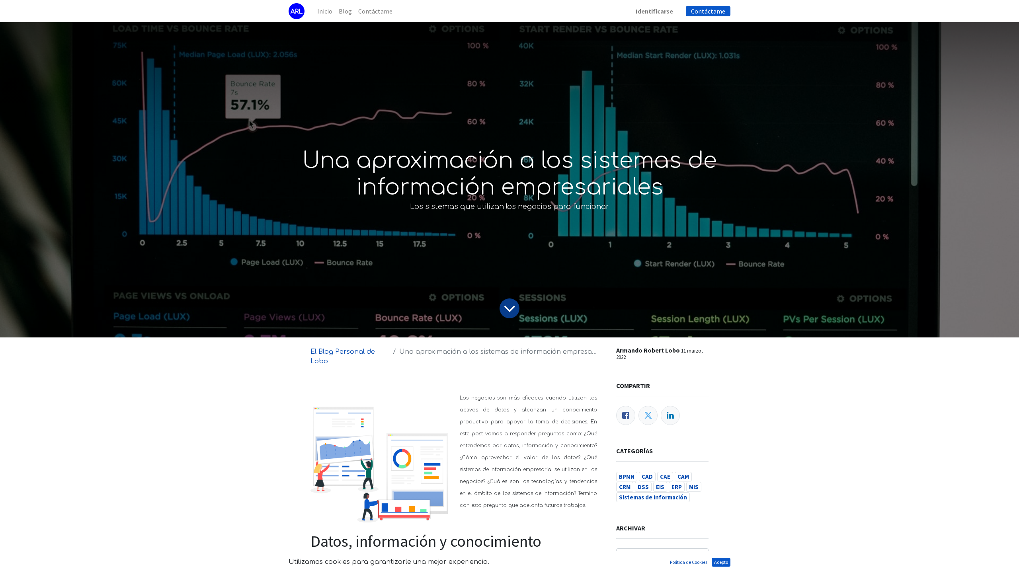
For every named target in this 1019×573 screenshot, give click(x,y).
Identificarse (654, 11)
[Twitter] (648, 415)
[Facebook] (625, 415)
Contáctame (708, 11)
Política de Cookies (688, 562)
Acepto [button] (721, 562)
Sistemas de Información (653, 497)
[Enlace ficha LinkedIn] (670, 415)
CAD (647, 476)
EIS (660, 487)
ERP (677, 487)
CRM (625, 487)
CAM (683, 476)
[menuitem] (325, 11)
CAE (665, 476)
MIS (694, 487)
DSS (643, 487)
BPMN (626, 476)
